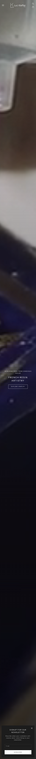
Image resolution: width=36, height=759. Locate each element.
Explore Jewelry (18, 386)
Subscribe (18, 752)
